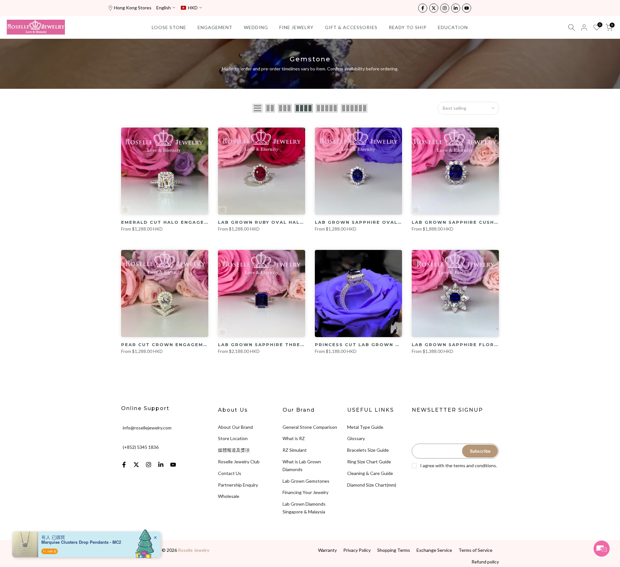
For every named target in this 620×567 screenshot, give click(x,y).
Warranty (327, 550)
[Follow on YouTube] (466, 8)
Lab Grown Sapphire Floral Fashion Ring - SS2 (486, 344)
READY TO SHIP (408, 27)
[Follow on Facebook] (422, 8)
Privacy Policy (357, 550)
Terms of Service (475, 550)
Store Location (233, 438)
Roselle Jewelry (193, 550)
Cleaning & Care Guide (370, 473)
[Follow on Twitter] (433, 8)
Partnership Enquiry (238, 485)
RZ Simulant (295, 450)
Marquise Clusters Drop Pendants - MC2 (81, 542)
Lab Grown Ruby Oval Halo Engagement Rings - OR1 (300, 222)
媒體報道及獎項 (234, 450)
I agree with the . (458, 465)
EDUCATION (453, 27)
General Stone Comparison (310, 427)
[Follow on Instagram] (444, 8)
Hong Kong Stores (132, 7)
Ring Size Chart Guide (369, 461)
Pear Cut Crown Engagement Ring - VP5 (184, 344)
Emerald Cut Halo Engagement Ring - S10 (186, 222)
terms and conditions (474, 465)
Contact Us (229, 473)
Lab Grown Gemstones (306, 481)
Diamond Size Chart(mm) (371, 485)
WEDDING (256, 27)
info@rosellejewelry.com (147, 427)
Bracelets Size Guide (368, 450)
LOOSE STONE (169, 27)
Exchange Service (434, 550)
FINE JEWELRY (296, 27)
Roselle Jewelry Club (239, 461)
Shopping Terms (393, 550)
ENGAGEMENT (215, 27)
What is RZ (294, 438)
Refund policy (485, 561)
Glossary (356, 438)
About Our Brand (235, 427)
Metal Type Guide (365, 427)
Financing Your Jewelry (305, 492)
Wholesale (228, 496)
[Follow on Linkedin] (455, 8)
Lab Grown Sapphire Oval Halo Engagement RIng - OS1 (402, 222)
